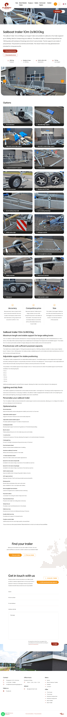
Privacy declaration (37, 713)
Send (56, 644)
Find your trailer (55, 4)
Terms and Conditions (30, 713)
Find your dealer (59, 4)
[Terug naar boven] (64, 714)
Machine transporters (52, 696)
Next (62, 81)
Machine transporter (52, 698)
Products (30, 3)
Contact (49, 3)
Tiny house (49, 692)
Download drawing (11, 51)
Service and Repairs (42, 4)
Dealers (36, 3)
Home (16, 3)
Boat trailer (49, 702)
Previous (4, 81)
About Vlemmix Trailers (23, 4)
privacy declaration (34, 644)
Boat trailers (50, 700)
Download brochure (11, 55)
